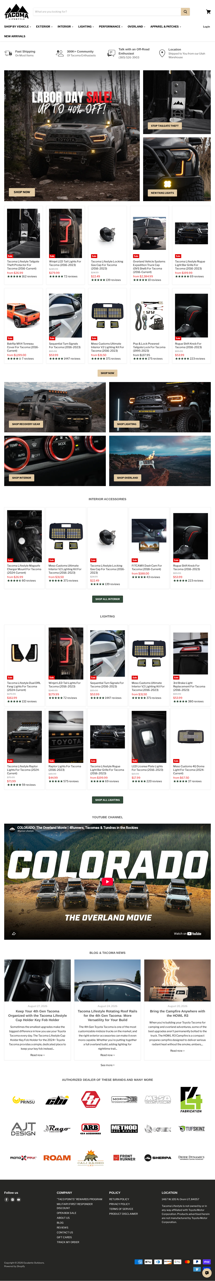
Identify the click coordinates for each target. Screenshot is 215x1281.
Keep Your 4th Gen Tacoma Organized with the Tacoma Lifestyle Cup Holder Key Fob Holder (37, 1015)
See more (107, 1065)
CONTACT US (65, 1232)
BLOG (60, 1222)
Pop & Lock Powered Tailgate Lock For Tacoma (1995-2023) (149, 347)
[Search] (185, 12)
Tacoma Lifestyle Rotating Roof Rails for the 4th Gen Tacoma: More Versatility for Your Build (107, 1015)
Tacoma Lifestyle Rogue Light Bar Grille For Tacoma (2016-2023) (190, 265)
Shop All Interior (107, 599)
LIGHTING (85, 26)
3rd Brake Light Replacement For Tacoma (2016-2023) (189, 686)
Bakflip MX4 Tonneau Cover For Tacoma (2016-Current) (23, 347)
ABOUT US (63, 1217)
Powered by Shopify (14, 1266)
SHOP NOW (107, 373)
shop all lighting (107, 799)
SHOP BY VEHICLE (16, 26)
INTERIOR (64, 26)
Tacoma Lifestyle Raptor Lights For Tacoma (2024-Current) (23, 770)
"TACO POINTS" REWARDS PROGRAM (79, 1199)
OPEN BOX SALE (66, 1213)
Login (206, 26)
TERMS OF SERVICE (121, 1209)
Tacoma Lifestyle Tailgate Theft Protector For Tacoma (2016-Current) (23, 265)
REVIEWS (62, 1227)
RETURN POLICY (119, 1199)
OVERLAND (135, 26)
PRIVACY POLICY (119, 1204)
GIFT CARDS (64, 1237)
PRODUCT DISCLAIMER (123, 1213)
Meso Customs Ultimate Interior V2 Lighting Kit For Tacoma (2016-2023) (107, 347)
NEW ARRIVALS (14, 36)
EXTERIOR (43, 26)
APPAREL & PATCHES (164, 26)
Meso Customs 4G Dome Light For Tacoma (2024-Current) (188, 770)
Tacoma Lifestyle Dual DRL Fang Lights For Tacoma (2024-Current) (24, 686)
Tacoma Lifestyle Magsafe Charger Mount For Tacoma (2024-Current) (24, 569)
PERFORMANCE (110, 26)
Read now (36, 1055)
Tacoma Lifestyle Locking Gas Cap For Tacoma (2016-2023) (107, 265)
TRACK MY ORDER (68, 1242)
